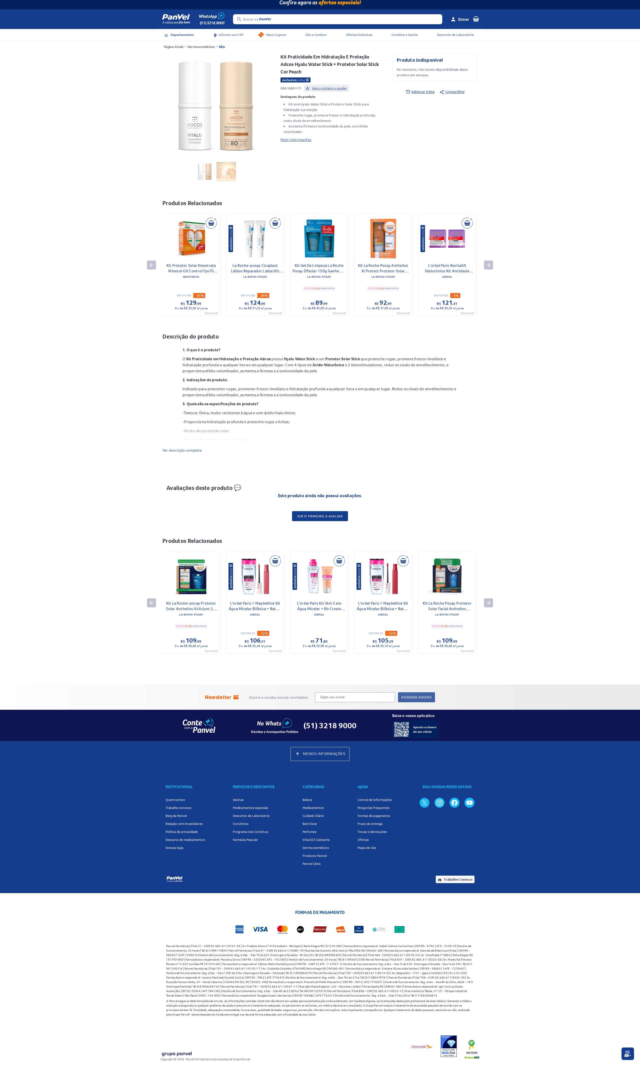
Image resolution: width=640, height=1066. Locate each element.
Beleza (307, 799)
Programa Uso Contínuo (250, 831)
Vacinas (238, 799)
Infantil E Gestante (316, 839)
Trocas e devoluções (372, 831)
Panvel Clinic (311, 863)
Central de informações (375, 799)
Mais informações (296, 139)
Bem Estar (309, 823)
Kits (222, 46)
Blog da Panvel (176, 815)
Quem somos (175, 799)
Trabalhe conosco (179, 807)
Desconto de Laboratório (455, 34)
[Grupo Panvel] (176, 1053)
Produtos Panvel (314, 855)
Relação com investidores (184, 823)
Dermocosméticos (201, 46)
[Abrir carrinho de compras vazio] (476, 19)
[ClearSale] (422, 1046)
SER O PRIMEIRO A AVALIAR (320, 516)
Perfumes (309, 831)
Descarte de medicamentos (185, 839)
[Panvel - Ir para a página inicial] (176, 19)
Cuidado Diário (313, 815)
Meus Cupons (276, 34)
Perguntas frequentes (374, 807)
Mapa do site (367, 847)
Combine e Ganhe (405, 34)
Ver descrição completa (182, 450)
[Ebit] (449, 1046)
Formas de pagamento (374, 815)
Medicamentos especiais (250, 807)
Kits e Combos (316, 34)
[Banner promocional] (320, 4)
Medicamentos (313, 807)
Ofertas (363, 839)
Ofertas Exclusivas (359, 34)
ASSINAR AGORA (416, 697)
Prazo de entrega (370, 823)
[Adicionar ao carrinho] (211, 223)
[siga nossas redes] (425, 802)
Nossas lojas (175, 847)
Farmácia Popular (245, 839)
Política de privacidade (182, 831)
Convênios (240, 823)
